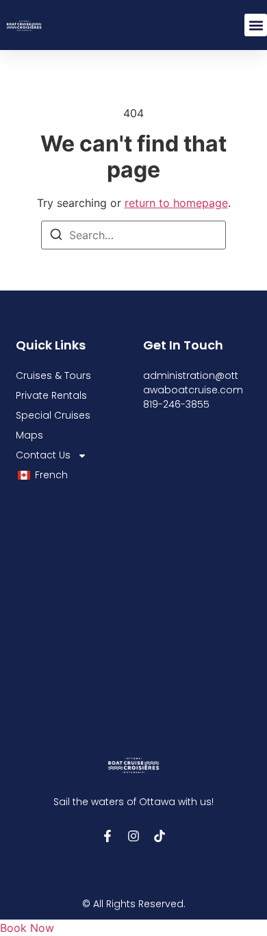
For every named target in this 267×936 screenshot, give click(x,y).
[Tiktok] (159, 836)
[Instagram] (133, 836)
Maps (29, 435)
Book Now (27, 928)
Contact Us (43, 455)
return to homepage (176, 203)
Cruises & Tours (53, 375)
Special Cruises (53, 415)
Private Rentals (51, 395)
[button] (255, 25)
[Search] (56, 236)
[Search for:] (133, 235)
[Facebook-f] (107, 836)
